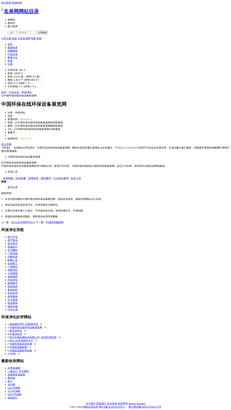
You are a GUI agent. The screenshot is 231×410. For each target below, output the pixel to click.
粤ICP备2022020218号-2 (112, 407)
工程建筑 (13, 273)
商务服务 (13, 296)
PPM (13, 353)
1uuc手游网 (14, 388)
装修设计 (13, 247)
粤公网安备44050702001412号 (145, 407)
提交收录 (6, 2)
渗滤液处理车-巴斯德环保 (23, 324)
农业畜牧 (13, 303)
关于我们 (91, 403)
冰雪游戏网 (14, 368)
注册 (10, 64)
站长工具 (75, 178)
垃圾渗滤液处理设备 (20, 350)
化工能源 (13, 299)
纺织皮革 (13, 293)
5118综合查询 (60, 178)
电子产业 (13, 237)
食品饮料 (13, 289)
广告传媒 (13, 253)
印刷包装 (13, 256)
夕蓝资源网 (24, 38)
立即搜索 (42, 32)
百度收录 (32, 178)
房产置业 (13, 240)
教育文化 (13, 57)
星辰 (14, 38)
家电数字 (13, 283)
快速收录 (17, 2)
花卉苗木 (13, 243)
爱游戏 (11, 378)
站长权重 (20, 178)
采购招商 (13, 276)
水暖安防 (13, 270)
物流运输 (13, 306)
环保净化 (27, 92)
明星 (33, 38)
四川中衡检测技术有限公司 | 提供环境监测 (32, 337)
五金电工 (13, 263)
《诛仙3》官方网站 (18, 371)
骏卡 (10, 381)
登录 (10, 60)
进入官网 (6, 144)
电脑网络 (13, 51)
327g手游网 (14, 391)
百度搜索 (7, 178)
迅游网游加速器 (16, 374)
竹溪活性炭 (15, 334)
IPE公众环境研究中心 (23, 222)
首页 (10, 44)
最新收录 (13, 47)
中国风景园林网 (54, 222)
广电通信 (13, 266)
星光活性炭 (15, 330)
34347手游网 (14, 394)
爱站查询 (45, 178)
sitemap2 (141, 403)
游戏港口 (13, 397)
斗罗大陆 (6, 38)
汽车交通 (13, 309)
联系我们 (101, 403)
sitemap (132, 403)
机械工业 (13, 260)
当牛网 (11, 384)
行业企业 (13, 54)
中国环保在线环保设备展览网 (25, 327)
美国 (38, 38)
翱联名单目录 (90, 407)
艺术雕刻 (13, 250)
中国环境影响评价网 (20, 344)
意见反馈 (112, 403)
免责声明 (123, 403)
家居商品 (13, 286)
